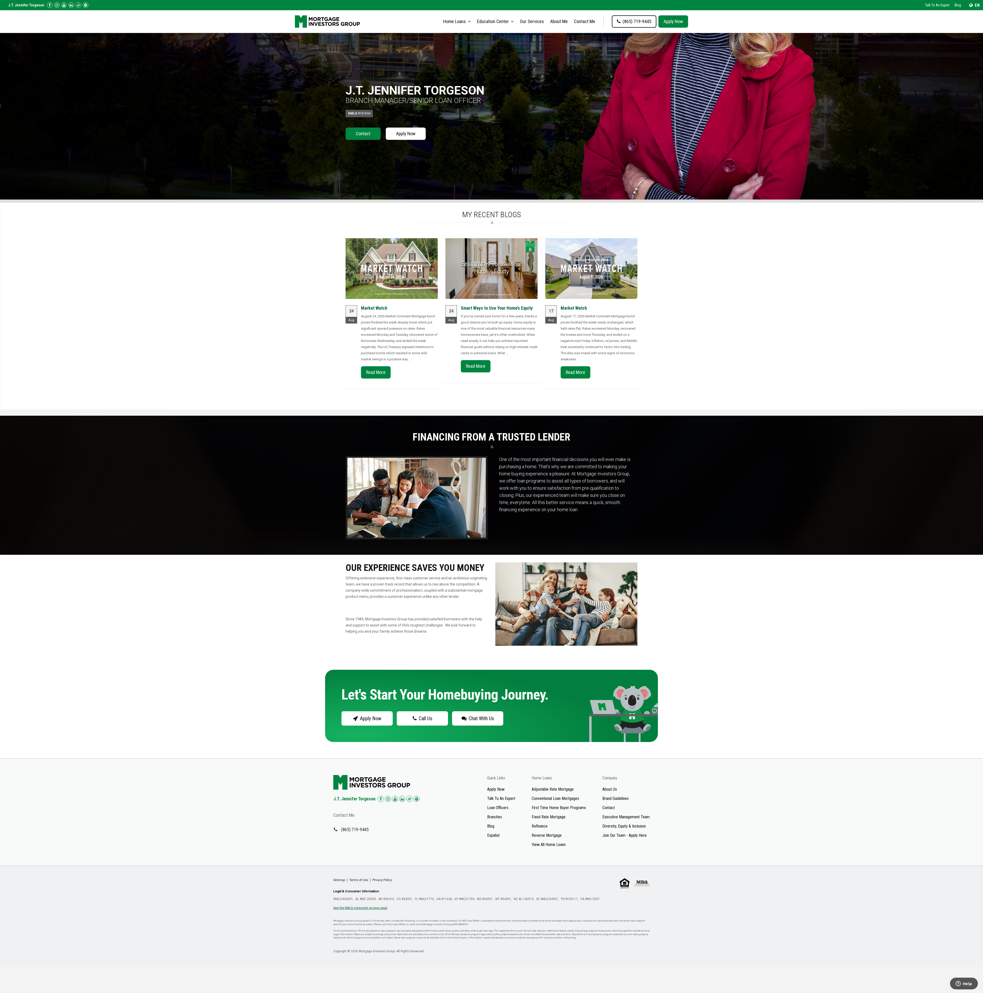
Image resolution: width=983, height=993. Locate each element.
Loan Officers (497, 807)
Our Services (532, 21)
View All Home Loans (549, 844)
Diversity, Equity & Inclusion (624, 826)
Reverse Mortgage (547, 835)
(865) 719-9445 (355, 829)
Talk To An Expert (937, 5)
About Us (609, 789)
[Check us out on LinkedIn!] (71, 5)
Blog (958, 5)
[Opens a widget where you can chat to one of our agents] (964, 984)
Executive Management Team (626, 816)
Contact (363, 133)
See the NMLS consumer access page (360, 908)
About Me (559, 21)
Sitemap (339, 880)
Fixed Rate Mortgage (548, 816)
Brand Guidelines (615, 798)
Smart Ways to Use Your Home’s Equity (497, 308)
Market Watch (374, 308)
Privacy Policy (382, 880)
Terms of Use (358, 880)
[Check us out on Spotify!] (416, 799)
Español (493, 835)
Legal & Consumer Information (356, 891)
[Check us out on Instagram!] (57, 5)
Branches (494, 816)
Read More (376, 372)
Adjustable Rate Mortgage (553, 789)
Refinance (540, 826)
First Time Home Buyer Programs (559, 807)
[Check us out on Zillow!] (78, 5)
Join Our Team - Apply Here (624, 835)
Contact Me (584, 21)
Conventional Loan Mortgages (555, 798)
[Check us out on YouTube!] (64, 5)
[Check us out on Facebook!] (49, 5)
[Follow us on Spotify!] (85, 5)
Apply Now (673, 21)
